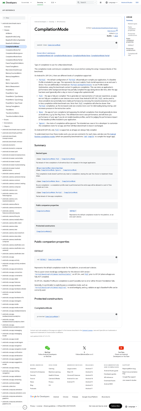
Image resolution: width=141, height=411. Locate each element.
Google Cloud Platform (90, 397)
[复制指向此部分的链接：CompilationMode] (54, 308)
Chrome (65, 397)
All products (106, 397)
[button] (13, 23)
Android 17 (89, 369)
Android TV (71, 382)
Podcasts (33, 388)
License (39, 406)
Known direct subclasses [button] (73, 54)
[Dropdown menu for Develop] (46, 2)
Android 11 (89, 388)
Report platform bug (129, 369)
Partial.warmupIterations (81, 85)
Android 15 (89, 375)
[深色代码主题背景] (116, 42)
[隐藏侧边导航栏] (25, 407)
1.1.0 (116, 33)
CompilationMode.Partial (100, 56)
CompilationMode (54, 45)
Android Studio (126, 2)
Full (41, 96)
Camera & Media (54, 378)
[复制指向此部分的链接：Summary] (48, 145)
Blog (31, 385)
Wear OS (70, 372)
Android (33, 369)
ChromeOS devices (73, 375)
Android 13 (89, 382)
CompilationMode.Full (45, 56)
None (41, 112)
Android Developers (40, 22)
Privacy (51, 382)
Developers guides (110, 374)
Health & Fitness (54, 375)
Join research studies (129, 380)
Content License (87, 330)
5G (50, 385)
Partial (42, 80)
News (32, 382)
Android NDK (108, 384)
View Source (111, 31)
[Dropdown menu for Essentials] (32, 2)
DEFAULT (73, 211)
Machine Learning (54, 372)
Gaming (51, 369)
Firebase (75, 397)
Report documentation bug (130, 373)
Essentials (25, 2)
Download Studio (109, 381)
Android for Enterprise (37, 372)
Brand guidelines (49, 406)
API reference (8, 10)
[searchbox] (13, 18)
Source (32, 378)
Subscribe (115, 406)
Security (33, 375)
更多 (52, 2)
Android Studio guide (111, 371)
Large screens (71, 369)
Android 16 (89, 372)
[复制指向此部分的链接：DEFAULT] (45, 251)
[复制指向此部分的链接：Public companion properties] (71, 242)
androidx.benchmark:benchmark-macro (105, 28)
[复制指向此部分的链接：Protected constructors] (65, 299)
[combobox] (86, 2)
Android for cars (72, 378)
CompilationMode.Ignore (63, 56)
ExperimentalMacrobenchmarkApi (50, 168)
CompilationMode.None (81, 56)
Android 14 (89, 378)
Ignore (41, 123)
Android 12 (89, 385)
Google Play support (129, 377)
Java (116, 36)
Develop (40, 2)
